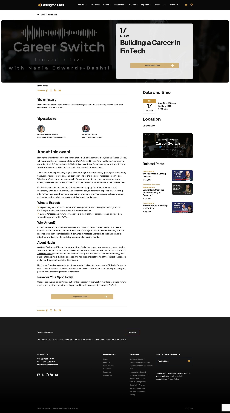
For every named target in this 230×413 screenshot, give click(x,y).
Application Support (137, 359)
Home (105, 359)
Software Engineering (138, 391)
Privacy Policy (120, 339)
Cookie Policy (57, 408)
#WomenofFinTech (149, 187)
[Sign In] (191, 5)
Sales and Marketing (137, 388)
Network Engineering (137, 379)
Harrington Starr (45, 158)
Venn (191, 408)
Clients (106, 5)
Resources (159, 5)
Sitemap (75, 408)
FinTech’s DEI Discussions (151, 184)
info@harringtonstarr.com (47, 365)
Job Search (95, 5)
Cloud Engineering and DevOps (141, 366)
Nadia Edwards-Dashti (115, 158)
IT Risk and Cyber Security (139, 375)
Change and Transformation (140, 362)
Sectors (132, 5)
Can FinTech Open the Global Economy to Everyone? (153, 192)
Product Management (138, 382)
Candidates (119, 5)
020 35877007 (47, 359)
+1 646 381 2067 (48, 362)
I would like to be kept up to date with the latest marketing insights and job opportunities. (173, 376)
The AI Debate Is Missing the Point (154, 175)
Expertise (145, 5)
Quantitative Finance (137, 385)
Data (131, 369)
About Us (81, 5)
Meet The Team (108, 366)
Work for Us (107, 375)
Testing (132, 395)
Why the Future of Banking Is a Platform (155, 207)
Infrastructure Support (138, 372)
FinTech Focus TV (148, 171)
